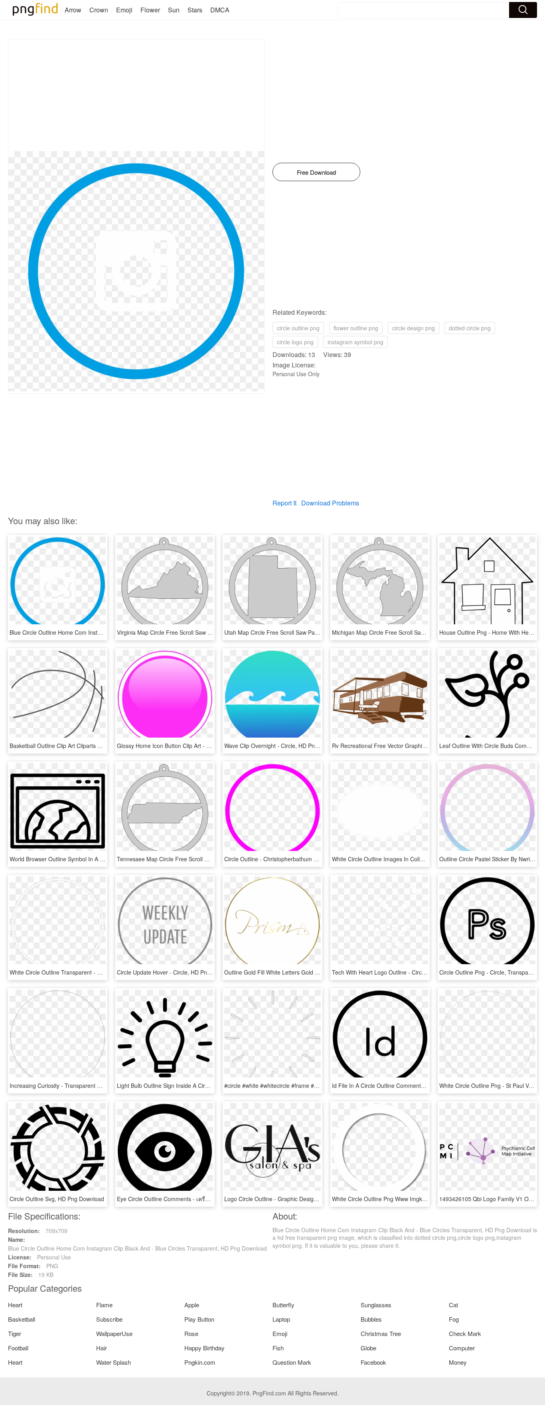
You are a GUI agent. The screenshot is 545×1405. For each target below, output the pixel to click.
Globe (368, 1348)
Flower (150, 9)
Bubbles (371, 1319)
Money (458, 1362)
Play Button (199, 1319)
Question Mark (291, 1362)
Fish (278, 1348)
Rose (191, 1333)
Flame (104, 1304)
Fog (454, 1319)
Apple (191, 1304)
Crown (98, 9)
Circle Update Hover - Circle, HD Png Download (177, 972)
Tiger (14, 1333)
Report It (284, 502)
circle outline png (298, 328)
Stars (195, 9)
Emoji (124, 9)
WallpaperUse (114, 1333)
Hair (101, 1348)
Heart (15, 1304)
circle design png (413, 328)
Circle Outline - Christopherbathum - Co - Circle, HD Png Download (308, 859)
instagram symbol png (355, 342)
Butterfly (283, 1304)
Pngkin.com (199, 1362)
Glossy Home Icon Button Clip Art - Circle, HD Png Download (193, 746)
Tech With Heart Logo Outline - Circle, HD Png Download (404, 972)
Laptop (281, 1319)
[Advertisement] (136, 95)
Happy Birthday (204, 1348)
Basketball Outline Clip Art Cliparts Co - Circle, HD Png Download (92, 746)
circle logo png (295, 342)
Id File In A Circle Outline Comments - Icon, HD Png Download (410, 1085)
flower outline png (356, 328)
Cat (453, 1304)
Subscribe (109, 1319)
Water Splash (113, 1362)
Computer (462, 1348)
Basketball (21, 1319)
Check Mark (465, 1333)
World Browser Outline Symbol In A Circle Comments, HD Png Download (101, 859)
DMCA (219, 9)
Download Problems (330, 502)
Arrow (73, 9)
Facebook (373, 1362)
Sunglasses (376, 1304)
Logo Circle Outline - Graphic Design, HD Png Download (295, 1199)
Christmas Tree (381, 1333)
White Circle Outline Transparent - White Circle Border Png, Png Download (103, 972)
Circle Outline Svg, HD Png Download (57, 1199)
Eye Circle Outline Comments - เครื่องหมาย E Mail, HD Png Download (204, 1199)
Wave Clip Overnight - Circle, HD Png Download (284, 746)
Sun (174, 9)
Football (18, 1348)
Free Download (316, 172)
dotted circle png (470, 328)
